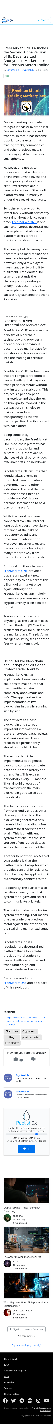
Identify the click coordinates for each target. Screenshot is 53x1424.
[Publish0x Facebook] (6, 1400)
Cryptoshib (13, 70)
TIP (28, 1148)
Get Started (43, 20)
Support (8, 1388)
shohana (18, 1215)
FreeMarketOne (15, 983)
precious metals (31, 1037)
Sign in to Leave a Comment (28, 1329)
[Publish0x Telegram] (22, 1400)
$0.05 (7, 76)
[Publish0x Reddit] (30, 1400)
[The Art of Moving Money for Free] (26, 1240)
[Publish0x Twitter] (14, 1400)
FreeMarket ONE (24, 222)
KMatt (16, 1261)
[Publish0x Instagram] (39, 1400)
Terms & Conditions (40, 1408)
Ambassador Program (15, 1370)
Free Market (12, 1043)
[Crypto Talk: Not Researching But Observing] (26, 1191)
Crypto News (29, 1031)
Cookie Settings (12, 1393)
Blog (11, 1037)
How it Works (11, 1358)
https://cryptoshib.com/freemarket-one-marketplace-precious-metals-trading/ (26, 1021)
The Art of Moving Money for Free (22, 1256)
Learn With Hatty (22, 1310)
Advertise (9, 1382)
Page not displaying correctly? (26, 1345)
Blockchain (12, 1031)
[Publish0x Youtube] (47, 1400)
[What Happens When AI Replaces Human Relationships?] (26, 1285)
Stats (6, 1376)
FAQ (6, 1364)
